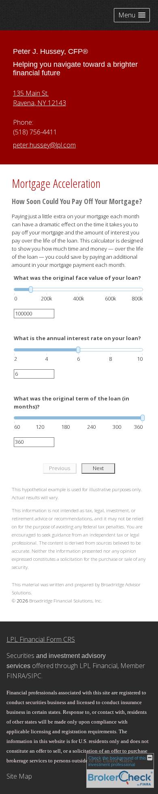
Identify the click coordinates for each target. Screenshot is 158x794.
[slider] (78, 289)
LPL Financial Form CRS (40, 639)
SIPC (34, 675)
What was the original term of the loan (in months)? (71, 402)
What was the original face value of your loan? (77, 277)
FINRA (16, 675)
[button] (132, 15)
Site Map (19, 776)
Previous (59, 468)
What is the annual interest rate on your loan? (77, 338)
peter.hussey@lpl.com (44, 144)
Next (98, 468)
